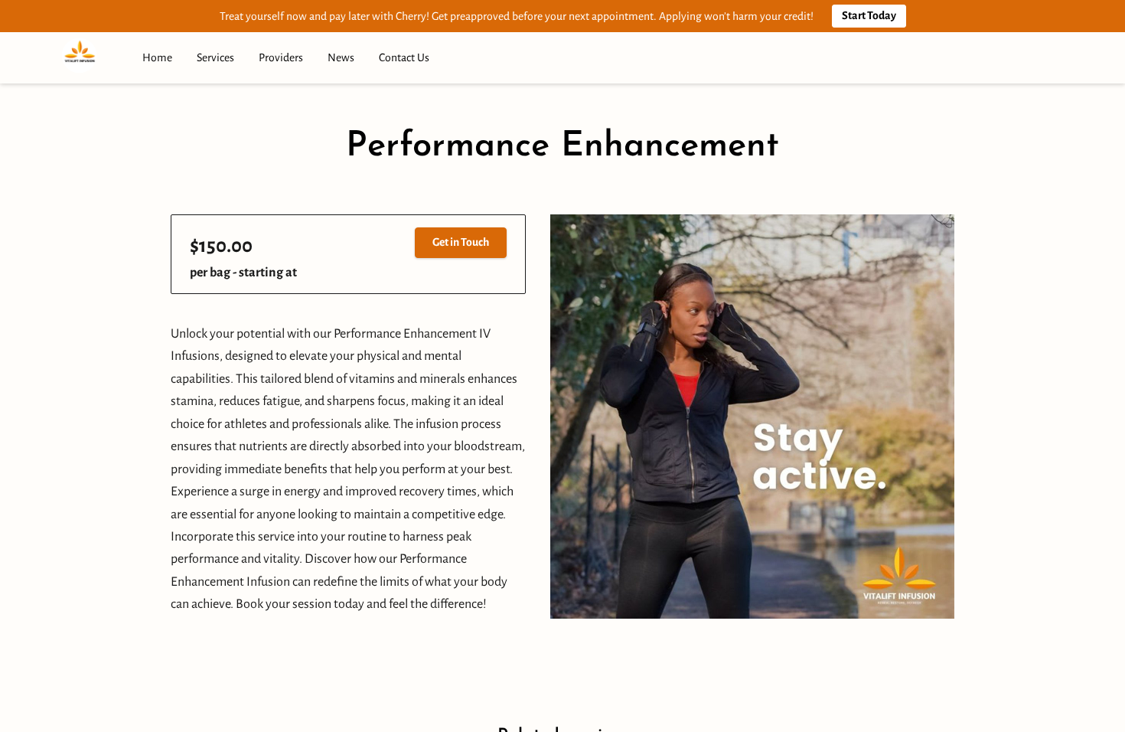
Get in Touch (460, 242)
